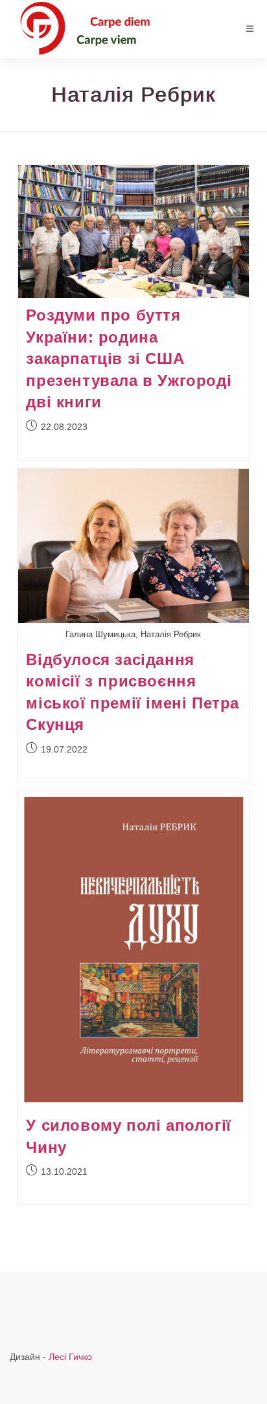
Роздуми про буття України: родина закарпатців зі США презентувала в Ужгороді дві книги (128, 358)
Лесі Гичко (70, 1357)
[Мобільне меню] (250, 29)
